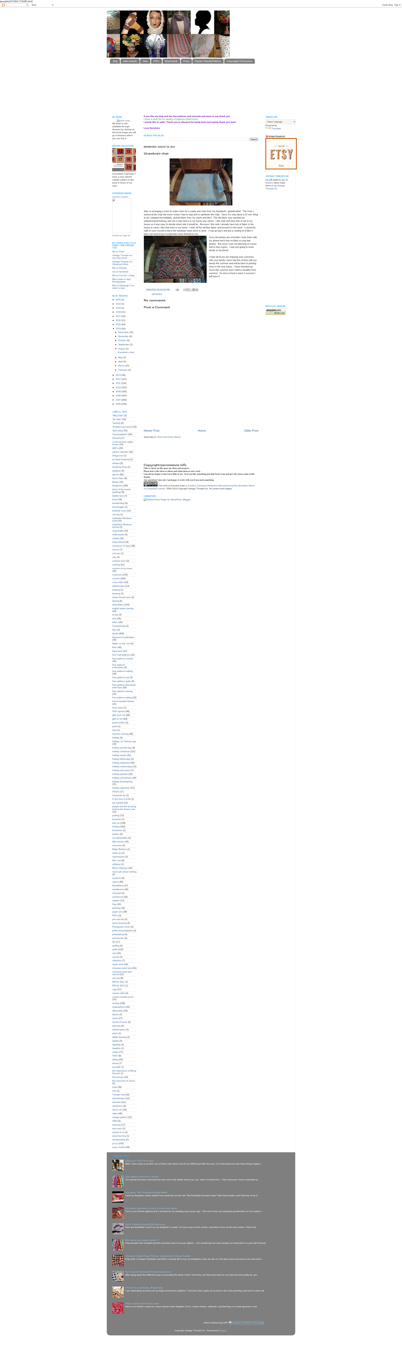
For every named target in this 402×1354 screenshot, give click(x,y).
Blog (115, 61)
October (122, 340)
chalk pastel (118, 534)
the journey (117, 1077)
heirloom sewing (120, 734)
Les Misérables (119, 838)
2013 (118, 375)
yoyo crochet (118, 1147)
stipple (115, 1041)
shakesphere (118, 1007)
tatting (115, 1059)
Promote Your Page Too (121, 236)
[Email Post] (177, 289)
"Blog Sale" (117, 415)
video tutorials (130, 61)
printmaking (118, 934)
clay (114, 557)
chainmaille (117, 531)
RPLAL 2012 (118, 985)
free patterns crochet (122, 658)
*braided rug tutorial (122, 427)
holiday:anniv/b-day (122, 748)
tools (114, 1087)
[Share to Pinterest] (196, 289)
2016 (118, 320)
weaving (116, 1125)
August (122, 349)
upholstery (157, 294)
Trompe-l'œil (118, 1094)
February (123, 370)
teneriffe (116, 1067)
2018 (118, 312)
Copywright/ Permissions (239, 61)
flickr (114, 647)
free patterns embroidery (118, 666)
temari (115, 1063)
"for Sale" (117, 419)
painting (116, 908)
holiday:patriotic (120, 774)
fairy (114, 630)
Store (145, 61)
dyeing (115, 601)
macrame (117, 845)
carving (116, 514)
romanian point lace (122, 968)
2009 (118, 391)
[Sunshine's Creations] (121, 232)
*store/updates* (120, 434)
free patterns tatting (122, 697)
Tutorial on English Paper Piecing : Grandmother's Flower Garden (157, 1256)
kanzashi (116, 819)
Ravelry (269, 183)
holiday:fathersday (121, 759)
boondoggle (118, 507)
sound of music (119, 1022)
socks (115, 1018)
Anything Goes (119, 467)
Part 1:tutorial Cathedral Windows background (148, 1272)
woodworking (118, 1140)
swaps (115, 1052)
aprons (115, 474)
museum (116, 878)
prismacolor (118, 938)
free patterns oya (120, 677)
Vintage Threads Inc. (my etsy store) (122, 256)
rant (114, 953)
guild (114, 726)
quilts (114, 949)
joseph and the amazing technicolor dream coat (124, 807)
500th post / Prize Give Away (139, 1161)
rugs (114, 989)
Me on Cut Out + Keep (123, 275)
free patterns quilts (121, 681)
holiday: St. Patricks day (124, 741)
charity (115, 538)
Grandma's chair (126, 352)
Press (186, 61)
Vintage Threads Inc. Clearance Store (122, 263)
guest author (118, 722)
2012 (118, 379)
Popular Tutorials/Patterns (208, 61)
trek (114, 1091)
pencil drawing (119, 923)
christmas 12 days (121, 546)
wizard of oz (118, 1132)
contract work (119, 561)
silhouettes (117, 1011)
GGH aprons (118, 711)
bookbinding (118, 503)
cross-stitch (118, 582)
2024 (118, 304)
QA (113, 942)
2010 (118, 387)
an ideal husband (120, 459)
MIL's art (116, 860)
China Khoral (118, 542)
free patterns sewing (122, 691)
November (123, 336)
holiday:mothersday (122, 766)
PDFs (156, 61)
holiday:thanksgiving (122, 781)
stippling (116, 1044)
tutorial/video (118, 1098)
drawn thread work (121, 597)
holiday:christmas (121, 751)
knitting (115, 826)
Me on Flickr (118, 251)
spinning (116, 1026)
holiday (115, 738)
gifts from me (118, 715)
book (114, 499)
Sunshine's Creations (120, 197)
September (124, 344)
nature (115, 882)
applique (116, 471)
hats (114, 730)
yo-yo (115, 1143)
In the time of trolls (121, 799)
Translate (276, 128)
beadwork (117, 485)
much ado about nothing (124, 872)
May (120, 357)
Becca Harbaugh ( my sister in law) (123, 286)
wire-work (117, 1128)
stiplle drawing (119, 1037)
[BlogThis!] (187, 289)
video (115, 1113)
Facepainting (118, 626)
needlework (118, 889)
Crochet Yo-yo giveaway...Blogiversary (144, 1288)
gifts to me (117, 719)
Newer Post (151, 430)
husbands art (118, 795)
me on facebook (120, 272)
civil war (116, 553)
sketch (115, 1014)
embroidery (118, 605)
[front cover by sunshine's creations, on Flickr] (123, 121)
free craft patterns (121, 655)
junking (115, 815)
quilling (115, 945)
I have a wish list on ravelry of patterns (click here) (171, 119)
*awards (116, 423)
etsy (114, 618)
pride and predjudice (122, 930)
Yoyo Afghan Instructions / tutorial (141, 1177)
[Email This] (184, 289)
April (120, 361)
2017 (118, 316)
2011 (118, 383)
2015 (118, 324)
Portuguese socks (121, 927)
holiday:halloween (121, 763)
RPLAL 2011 (118, 982)
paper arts (117, 912)
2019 (118, 308)
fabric (115, 622)
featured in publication (123, 637)
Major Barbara (119, 849)
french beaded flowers (123, 701)
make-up (116, 853)
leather (115, 834)
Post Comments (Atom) (169, 437)
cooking (116, 565)
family (115, 633)
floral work (117, 651)
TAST (115, 1056)
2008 (118, 395)
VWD (114, 1121)
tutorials (116, 1102)
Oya (114, 904)
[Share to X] (190, 289)
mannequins (118, 857)
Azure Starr (118, 478)
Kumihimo (117, 830)
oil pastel (116, 893)
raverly (115, 957)
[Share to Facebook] (193, 289)
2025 (118, 299)
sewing (115, 1003)
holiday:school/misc (122, 778)
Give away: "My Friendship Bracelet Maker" (146, 1192)
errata (115, 615)
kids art (116, 823)
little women (118, 842)
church (115, 549)
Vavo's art (117, 1110)
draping (116, 590)
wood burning (119, 1136)
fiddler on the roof (121, 643)
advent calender (120, 452)
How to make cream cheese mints (142, 1303)
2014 (118, 328)
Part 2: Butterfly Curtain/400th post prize (145, 1224)
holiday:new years (121, 770)
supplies (116, 1048)
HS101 (115, 791)
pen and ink (118, 919)
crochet (116, 578)
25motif (116, 438)
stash (115, 1033)
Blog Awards (171, 61)
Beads (115, 482)
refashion (117, 960)
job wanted (117, 803)
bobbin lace (118, 496)
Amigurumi (117, 456)
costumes (117, 575)
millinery (116, 864)
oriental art (117, 897)
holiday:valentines (121, 788)
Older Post (251, 430)
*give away (117, 430)
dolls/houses (118, 586)
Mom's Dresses (120, 868)
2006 (118, 404)
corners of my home (122, 568)
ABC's (115, 448)
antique (116, 463)
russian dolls (118, 993)
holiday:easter (119, 755)
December (123, 332)
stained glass (118, 1029)
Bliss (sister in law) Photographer (121, 280)
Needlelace (117, 885)
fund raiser (117, 708)
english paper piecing (122, 608)
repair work (117, 964)
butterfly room (119, 511)
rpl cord (116, 978)
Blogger (223, 1330)
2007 (118, 400)
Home (202, 430)
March (121, 365)
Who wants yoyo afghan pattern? (141, 1240)
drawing (116, 593)
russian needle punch (123, 997)
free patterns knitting (122, 671)
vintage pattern (119, 1117)
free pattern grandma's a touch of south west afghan (151, 1208)
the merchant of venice (123, 1081)
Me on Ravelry (119, 268)
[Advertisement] (186, 105)
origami (116, 900)
